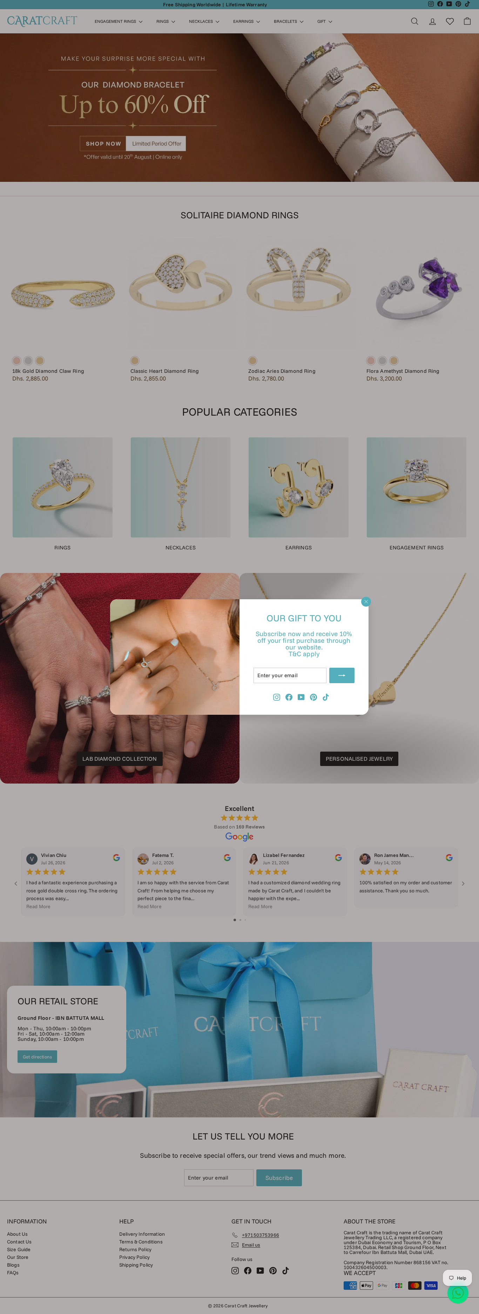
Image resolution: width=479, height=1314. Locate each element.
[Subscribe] (342, 675)
